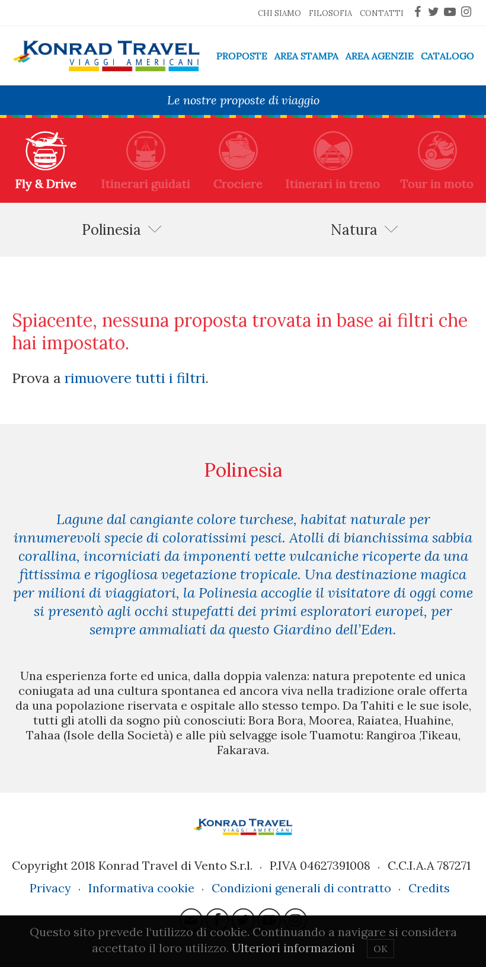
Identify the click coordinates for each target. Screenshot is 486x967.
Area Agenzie (380, 56)
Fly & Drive (45, 183)
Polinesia (111, 230)
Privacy (50, 887)
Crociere (238, 183)
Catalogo (447, 56)
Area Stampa (306, 56)
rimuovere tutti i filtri (135, 378)
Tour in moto (437, 183)
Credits (429, 887)
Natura (354, 230)
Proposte (241, 56)
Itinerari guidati (145, 183)
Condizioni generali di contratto (301, 887)
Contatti (382, 13)
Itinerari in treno (333, 183)
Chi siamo (279, 13)
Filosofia (330, 13)
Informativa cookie (141, 887)
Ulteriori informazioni (293, 947)
